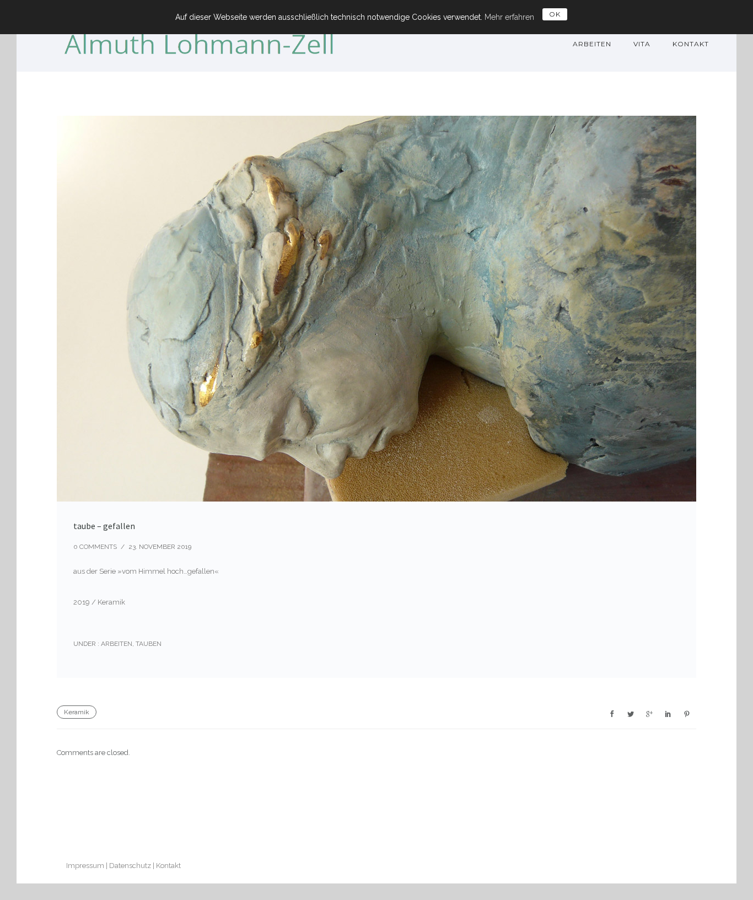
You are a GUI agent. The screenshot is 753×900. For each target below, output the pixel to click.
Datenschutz (130, 865)
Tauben (149, 644)
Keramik (76, 712)
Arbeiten (592, 44)
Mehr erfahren (509, 17)
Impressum (85, 865)
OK (555, 14)
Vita (641, 44)
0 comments (95, 547)
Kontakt (691, 44)
